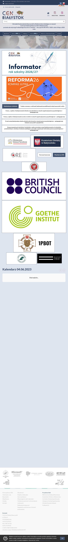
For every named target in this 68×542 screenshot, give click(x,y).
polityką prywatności (44, 540)
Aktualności (6, 33)
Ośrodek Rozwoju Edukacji (49, 503)
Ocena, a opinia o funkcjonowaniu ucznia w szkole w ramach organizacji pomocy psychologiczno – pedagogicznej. (34, 116)
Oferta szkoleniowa (16, 33)
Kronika (4, 501)
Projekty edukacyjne (22, 494)
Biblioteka (55, 15)
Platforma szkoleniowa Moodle (48, 33)
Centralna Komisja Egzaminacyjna (51, 499)
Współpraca (5, 499)
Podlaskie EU (45, 505)
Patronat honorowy (44, 155)
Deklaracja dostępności (23, 505)
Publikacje (25, 33)
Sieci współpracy (21, 497)
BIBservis (62, 15)
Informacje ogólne (34, 33)
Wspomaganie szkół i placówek (25, 499)
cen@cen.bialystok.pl (9, 3)
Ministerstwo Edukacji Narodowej (51, 494)
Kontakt (59, 33)
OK (62, 538)
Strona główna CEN (7, 492)
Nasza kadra (5, 497)
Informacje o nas (6, 494)
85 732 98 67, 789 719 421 (24, 1)
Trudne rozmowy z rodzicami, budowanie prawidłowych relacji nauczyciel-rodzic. (42, 106)
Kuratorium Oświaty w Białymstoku (51, 497)
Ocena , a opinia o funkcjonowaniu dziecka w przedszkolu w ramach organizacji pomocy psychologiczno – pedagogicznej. (34, 111)
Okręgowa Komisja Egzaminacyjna (51, 501)
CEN (48, 15)
